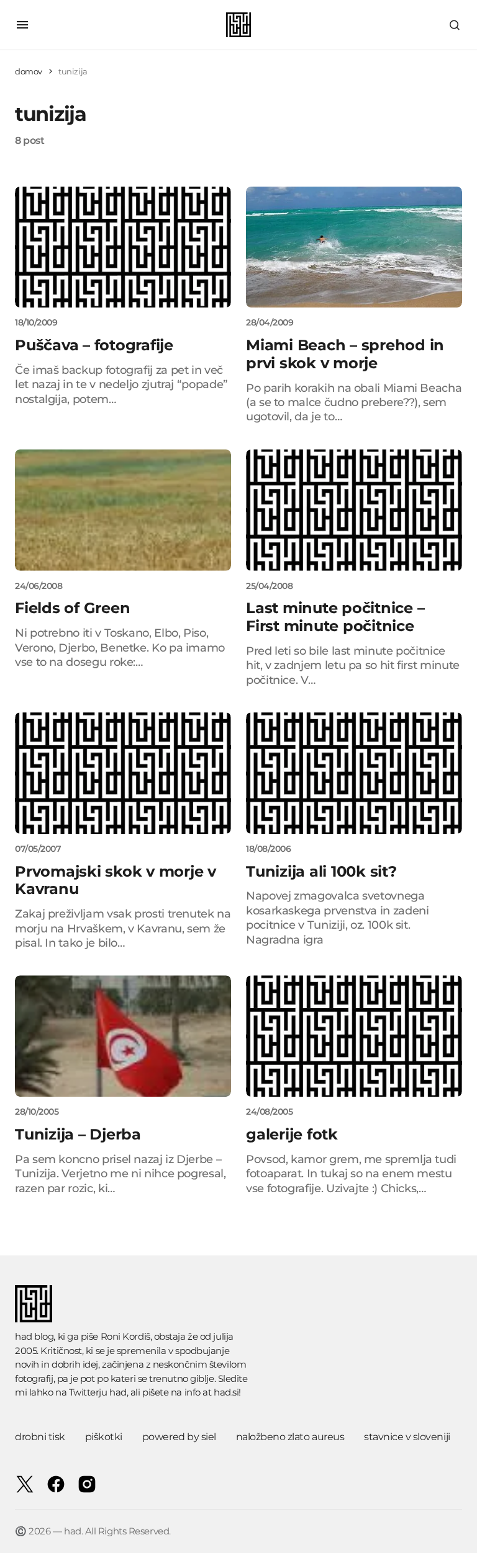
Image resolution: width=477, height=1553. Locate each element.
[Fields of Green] (123, 510)
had (118, 1392)
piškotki (103, 1437)
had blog (34, 1336)
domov (28, 71)
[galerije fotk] (354, 1036)
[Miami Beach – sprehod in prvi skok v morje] (354, 247)
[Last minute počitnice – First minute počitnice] (354, 510)
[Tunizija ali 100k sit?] (354, 773)
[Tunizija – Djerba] (123, 1036)
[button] (22, 24)
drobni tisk (40, 1437)
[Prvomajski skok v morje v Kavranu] (123, 773)
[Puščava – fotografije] (123, 247)
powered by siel (179, 1437)
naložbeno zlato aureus (290, 1437)
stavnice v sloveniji (407, 1437)
